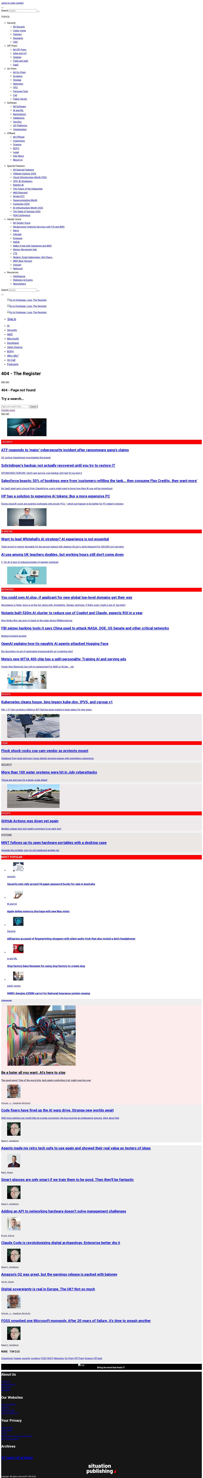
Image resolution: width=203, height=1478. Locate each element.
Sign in (11, 319)
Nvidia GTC (19, 196)
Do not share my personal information (16, 1436)
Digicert (17, 264)
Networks (18, 83)
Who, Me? (13, 355)
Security (11, 23)
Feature (17, 1358)
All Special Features (23, 169)
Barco (16, 230)
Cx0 (15, 95)
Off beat (97, 1358)
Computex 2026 (21, 204)
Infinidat (17, 234)
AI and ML (18, 110)
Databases (18, 118)
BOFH (16, 148)
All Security (19, 26)
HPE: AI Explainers (22, 181)
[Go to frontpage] (27, 300)
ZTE (15, 253)
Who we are (6, 1387)
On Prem (69, 1358)
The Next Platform (8, 1405)
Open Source (14, 347)
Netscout (18, 268)
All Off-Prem (19, 49)
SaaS (15, 64)
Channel (17, 57)
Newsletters (19, 283)
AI (8, 325)
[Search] (38, 11)
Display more (8, 410)
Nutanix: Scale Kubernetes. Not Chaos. (33, 257)
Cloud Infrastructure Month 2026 (30, 177)
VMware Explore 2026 (24, 173)
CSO (15, 42)
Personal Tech (20, 91)
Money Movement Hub (25, 249)
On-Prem (11, 68)
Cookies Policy (7, 1428)
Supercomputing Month (25, 200)
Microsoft (13, 338)
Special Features (16, 166)
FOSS (44, 1358)
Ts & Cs (4, 1433)
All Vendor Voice (21, 223)
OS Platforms (20, 125)
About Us (18, 159)
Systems (17, 76)
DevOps (17, 121)
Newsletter (5, 1390)
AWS (10, 334)
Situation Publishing (9, 1413)
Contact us (5, 1382)
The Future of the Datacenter (28, 188)
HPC (15, 87)
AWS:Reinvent (20, 192)
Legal (16, 152)
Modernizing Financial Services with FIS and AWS (38, 226)
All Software (19, 106)
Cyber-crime (19, 30)
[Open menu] (2, 7)
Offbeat (11, 133)
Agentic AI (18, 185)
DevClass (5, 1407)
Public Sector (20, 99)
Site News (18, 156)
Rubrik (16, 242)
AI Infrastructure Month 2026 (28, 207)
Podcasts (12, 364)
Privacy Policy (6, 1430)
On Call (11, 360)
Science (17, 144)
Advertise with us (8, 1384)
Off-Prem (12, 45)
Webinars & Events (23, 280)
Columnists (19, 140)
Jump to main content (12, 3)
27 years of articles (17, 1458)
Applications (19, 114)
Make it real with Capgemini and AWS (32, 245)
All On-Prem (19, 72)
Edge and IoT (20, 53)
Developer (13, 343)
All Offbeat (18, 137)
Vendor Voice (14, 219)
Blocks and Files (8, 1410)
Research (18, 38)
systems (35, 1358)
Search (4, 10)
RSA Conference (21, 215)
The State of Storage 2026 (27, 211)
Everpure (17, 238)
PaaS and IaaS (20, 61)
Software (12, 102)
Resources (12, 272)
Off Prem (79, 1358)
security (26, 1358)
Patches (17, 34)
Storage (17, 80)
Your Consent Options (10, 1439)
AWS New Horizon (22, 261)
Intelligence (19, 276)
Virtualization (20, 129)
